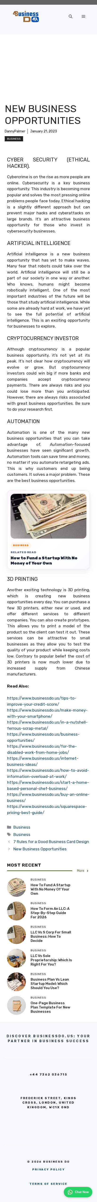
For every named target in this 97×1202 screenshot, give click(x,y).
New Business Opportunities (40, 849)
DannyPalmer (15, 131)
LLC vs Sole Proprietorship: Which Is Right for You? (51, 960)
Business (14, 138)
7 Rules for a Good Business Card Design (51, 841)
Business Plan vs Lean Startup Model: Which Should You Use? (50, 983)
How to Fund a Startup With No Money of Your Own (44, 560)
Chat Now (82, 1192)
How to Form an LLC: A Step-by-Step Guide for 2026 (50, 913)
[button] (70, 16)
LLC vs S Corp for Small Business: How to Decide (51, 936)
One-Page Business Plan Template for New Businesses (50, 1007)
